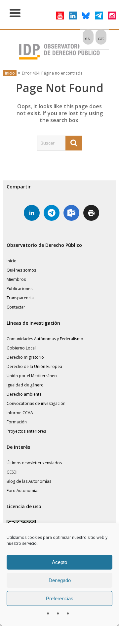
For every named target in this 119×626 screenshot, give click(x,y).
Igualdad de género (25, 385)
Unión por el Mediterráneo (32, 376)
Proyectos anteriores (26, 431)
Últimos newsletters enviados (34, 463)
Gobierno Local (21, 348)
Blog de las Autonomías (29, 481)
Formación (17, 422)
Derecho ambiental (25, 394)
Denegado (60, 580)
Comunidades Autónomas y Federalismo (45, 339)
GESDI (12, 472)
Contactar (16, 307)
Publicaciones (19, 288)
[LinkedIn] (73, 15)
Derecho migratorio (25, 357)
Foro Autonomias (23, 490)
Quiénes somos (21, 270)
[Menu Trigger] (15, 12)
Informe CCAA (20, 412)
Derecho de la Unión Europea (34, 366)
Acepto (59, 562)
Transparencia (20, 298)
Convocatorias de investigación (36, 403)
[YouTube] (60, 15)
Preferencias (59, 598)
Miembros (16, 279)
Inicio (10, 73)
